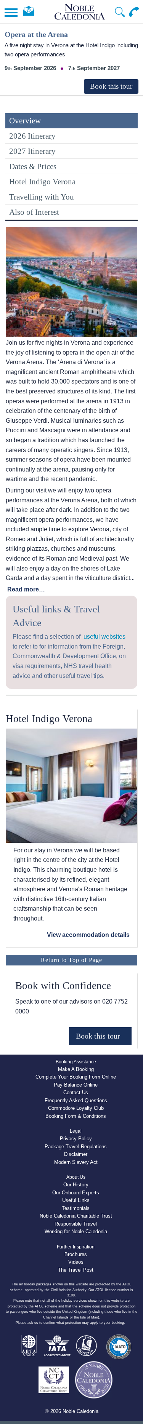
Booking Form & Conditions (75, 1116)
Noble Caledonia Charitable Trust (76, 1216)
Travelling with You (41, 196)
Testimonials (76, 1208)
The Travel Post (75, 1270)
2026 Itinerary (32, 135)
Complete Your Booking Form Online (75, 1077)
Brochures (75, 1254)
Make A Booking (76, 1069)
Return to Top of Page (71, 960)
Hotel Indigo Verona (42, 181)
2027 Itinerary (32, 151)
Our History (75, 1184)
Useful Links (76, 1200)
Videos (76, 1262)
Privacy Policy (76, 1138)
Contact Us (75, 1092)
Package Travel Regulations (76, 1146)
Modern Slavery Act (76, 1162)
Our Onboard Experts (75, 1192)
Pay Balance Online (76, 1085)
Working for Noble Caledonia (76, 1231)
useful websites (104, 636)
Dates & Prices (32, 166)
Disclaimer (75, 1154)
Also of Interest (34, 212)
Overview (25, 120)
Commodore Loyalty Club (76, 1108)
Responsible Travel (76, 1224)
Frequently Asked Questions (76, 1100)
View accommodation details (88, 935)
